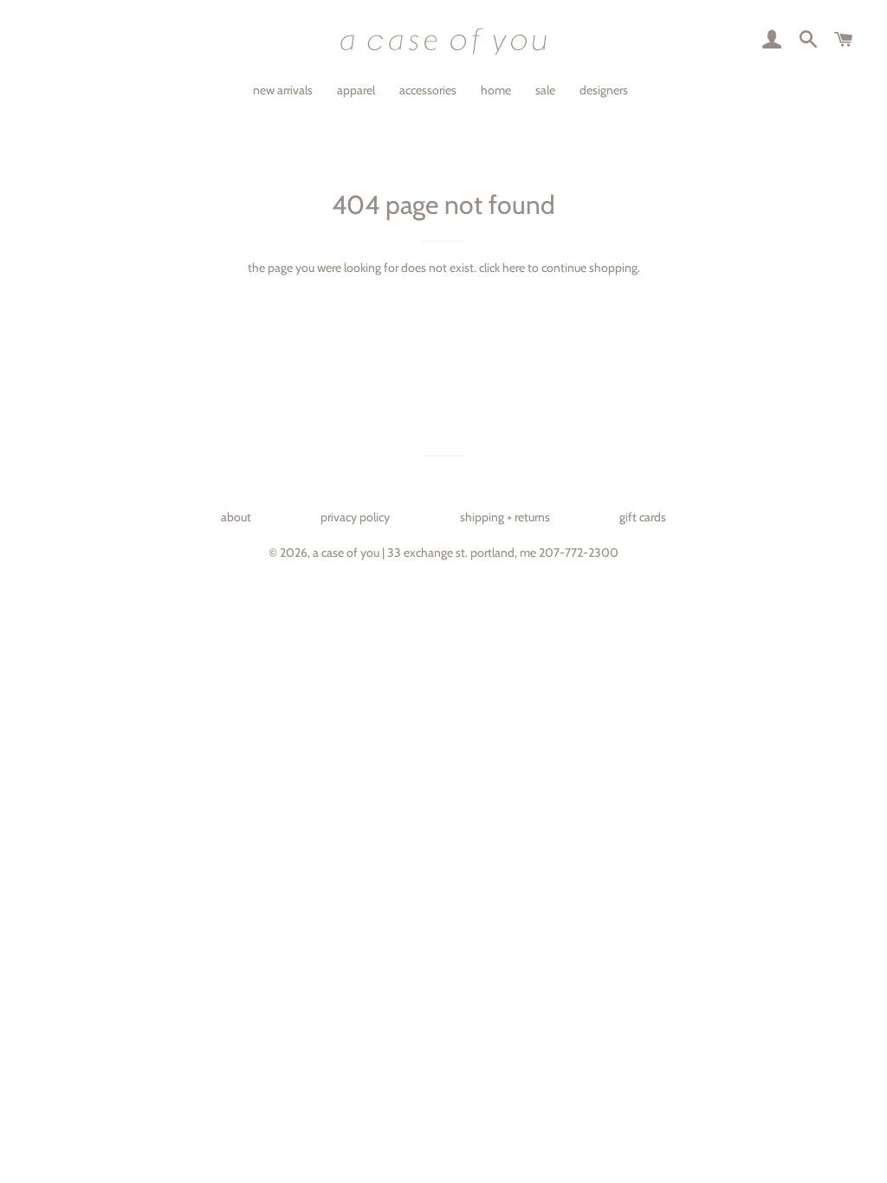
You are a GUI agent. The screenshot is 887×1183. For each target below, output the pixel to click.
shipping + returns (505, 517)
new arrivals (283, 90)
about (236, 517)
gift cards (642, 517)
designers (603, 90)
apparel (356, 90)
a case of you (346, 552)
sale (545, 90)
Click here (502, 267)
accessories (427, 90)
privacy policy (355, 517)
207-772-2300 (578, 552)
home (496, 90)
